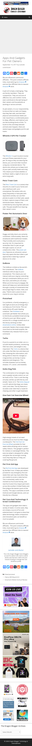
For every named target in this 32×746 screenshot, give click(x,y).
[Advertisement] (16, 36)
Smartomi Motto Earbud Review (16, 580)
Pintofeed (16, 311)
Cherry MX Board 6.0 (12, 577)
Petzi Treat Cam (11, 184)
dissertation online (9, 325)
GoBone (20, 269)
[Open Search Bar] (29, 17)
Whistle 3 (9, 156)
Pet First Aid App (11, 468)
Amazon (22, 82)
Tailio (16, 349)
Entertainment (10, 574)
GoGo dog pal (24, 382)
